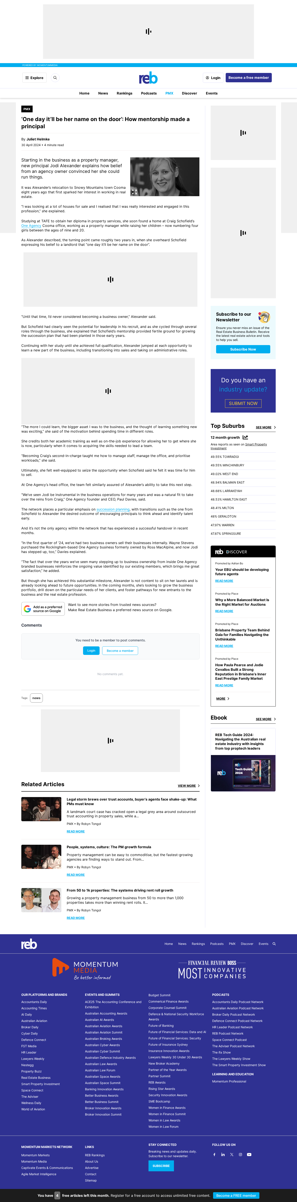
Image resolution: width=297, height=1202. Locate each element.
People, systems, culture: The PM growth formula (109, 847)
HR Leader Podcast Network (232, 1027)
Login (215, 78)
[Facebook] (214, 1154)
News (103, 93)
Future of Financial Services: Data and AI (177, 1032)
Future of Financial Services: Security (174, 1038)
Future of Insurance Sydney (168, 1044)
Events (212, 93)
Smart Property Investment (40, 1084)
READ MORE (76, 831)
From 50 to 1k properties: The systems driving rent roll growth (120, 890)
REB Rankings (95, 1155)
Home (84, 93)
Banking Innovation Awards (104, 1089)
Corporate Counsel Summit (167, 1008)
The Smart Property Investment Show (239, 1065)
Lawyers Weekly (32, 1058)
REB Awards (156, 1082)
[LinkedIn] (223, 1154)
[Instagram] (240, 1154)
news (36, 698)
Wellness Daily (31, 1103)
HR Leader (28, 1052)
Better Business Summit (101, 1102)
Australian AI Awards (99, 1020)
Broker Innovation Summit (103, 1114)
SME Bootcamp (159, 1101)
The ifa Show (221, 1052)
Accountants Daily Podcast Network (238, 1002)
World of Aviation (33, 1109)
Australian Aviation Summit (103, 1032)
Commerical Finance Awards (168, 1001)
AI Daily (26, 1014)
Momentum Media (34, 1161)
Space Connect (32, 1090)
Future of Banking (161, 1025)
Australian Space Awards (102, 1076)
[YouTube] (249, 1154)
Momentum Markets (35, 1155)
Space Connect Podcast (229, 1040)
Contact (90, 1174)
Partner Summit (159, 1076)
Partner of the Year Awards (167, 1070)
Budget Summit (159, 995)
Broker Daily (29, 1027)
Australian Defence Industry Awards (110, 1057)
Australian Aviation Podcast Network (238, 1008)
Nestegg (27, 1065)
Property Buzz (31, 1071)
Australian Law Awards (101, 1064)
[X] (232, 1154)
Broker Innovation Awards (103, 1108)
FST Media (29, 1046)
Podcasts (149, 93)
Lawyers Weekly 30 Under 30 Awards (175, 1057)
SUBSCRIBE (161, 1166)
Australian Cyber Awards (102, 1045)
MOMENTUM (47, 65)
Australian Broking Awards (103, 1038)
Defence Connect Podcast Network (237, 1021)
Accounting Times (34, 1008)
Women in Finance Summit (167, 1114)
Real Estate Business (35, 1077)
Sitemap (91, 1180)
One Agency (31, 225)
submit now (243, 403)
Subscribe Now (243, 349)
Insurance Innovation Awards (168, 1051)
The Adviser (29, 1096)
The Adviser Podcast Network (233, 1046)
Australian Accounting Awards (106, 1013)
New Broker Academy (164, 1063)
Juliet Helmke (38, 139)
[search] (274, 943)
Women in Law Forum (163, 1126)
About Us (91, 1161)
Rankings (124, 93)
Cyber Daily (29, 1033)
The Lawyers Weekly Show (231, 1058)
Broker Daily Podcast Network (233, 1014)
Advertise (91, 1168)
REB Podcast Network (228, 1033)
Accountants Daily (34, 1002)
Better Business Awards (101, 1095)
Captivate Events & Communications (47, 1168)
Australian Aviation (34, 1021)
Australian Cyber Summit (102, 1051)
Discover (189, 93)
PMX (169, 93)
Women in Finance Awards (166, 1107)
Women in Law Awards (164, 1120)
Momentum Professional (229, 1081)
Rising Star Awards (161, 1089)
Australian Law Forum (100, 1070)
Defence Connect (33, 1040)
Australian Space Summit (102, 1083)
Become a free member (249, 77)
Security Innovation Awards (167, 1095)
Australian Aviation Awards (103, 1026)
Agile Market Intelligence (38, 1174)
